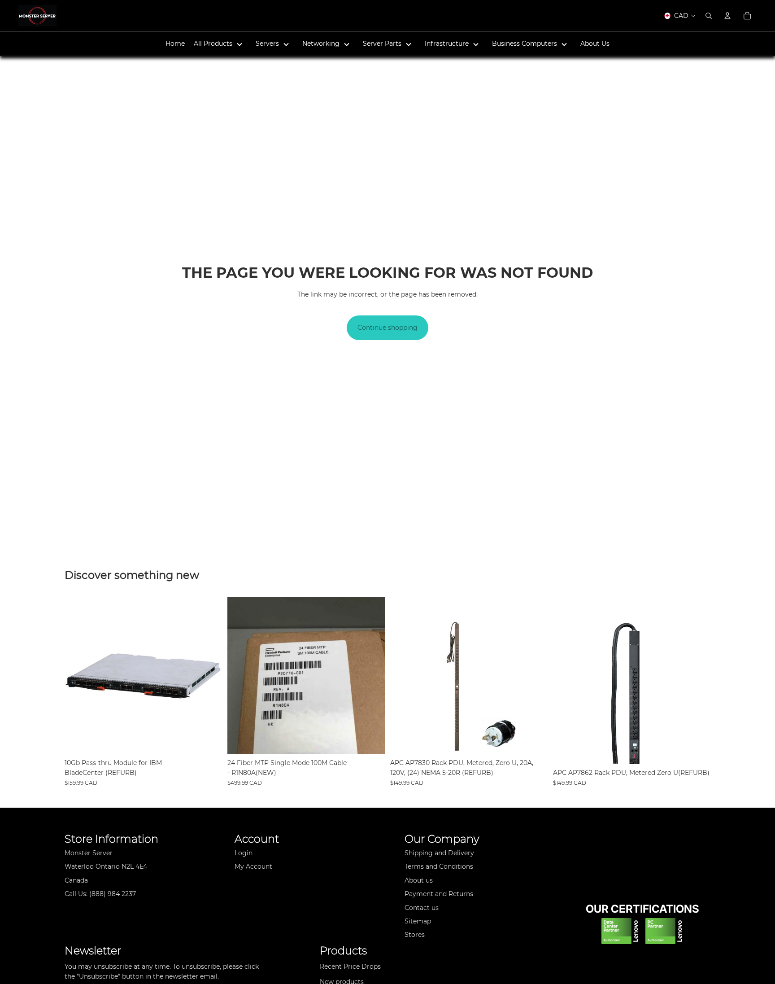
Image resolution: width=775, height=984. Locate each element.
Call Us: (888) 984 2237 (100, 894)
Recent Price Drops (350, 966)
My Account (253, 866)
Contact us (422, 908)
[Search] (708, 16)
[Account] (727, 16)
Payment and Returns (439, 894)
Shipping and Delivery (439, 853)
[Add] (208, 740)
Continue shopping (387, 328)
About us (419, 880)
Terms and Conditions (439, 866)
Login (244, 853)
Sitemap (418, 921)
